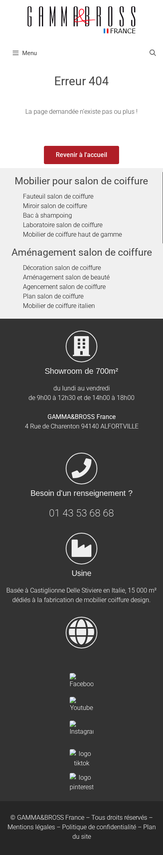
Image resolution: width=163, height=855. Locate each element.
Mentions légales (31, 827)
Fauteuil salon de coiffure (58, 196)
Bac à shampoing (47, 215)
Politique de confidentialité (99, 827)
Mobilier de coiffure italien (59, 306)
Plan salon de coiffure (53, 296)
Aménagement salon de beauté (66, 277)
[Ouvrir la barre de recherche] (152, 53)
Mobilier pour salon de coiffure (81, 181)
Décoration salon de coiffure (62, 268)
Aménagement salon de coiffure (81, 252)
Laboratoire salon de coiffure (62, 225)
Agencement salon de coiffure (64, 287)
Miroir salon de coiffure (55, 206)
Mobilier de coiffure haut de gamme (72, 234)
